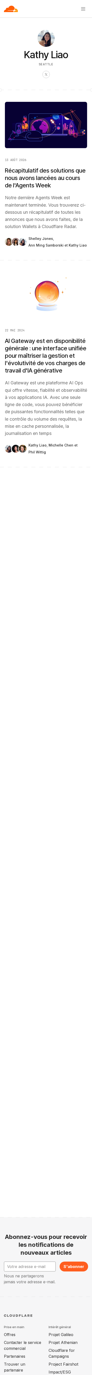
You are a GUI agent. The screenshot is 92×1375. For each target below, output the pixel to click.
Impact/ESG (60, 1372)
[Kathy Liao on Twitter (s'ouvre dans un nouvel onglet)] (46, 74)
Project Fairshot (63, 1364)
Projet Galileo (61, 1334)
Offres (9, 1334)
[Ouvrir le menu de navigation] (83, 9)
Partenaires (14, 1356)
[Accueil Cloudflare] (11, 9)
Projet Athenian (63, 1342)
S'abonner (74, 1266)
